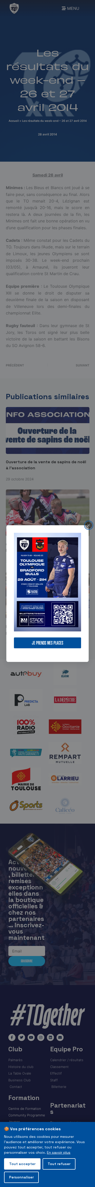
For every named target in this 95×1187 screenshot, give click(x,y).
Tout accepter (22, 1164)
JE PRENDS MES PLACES (47, 643)
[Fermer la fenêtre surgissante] (88, 525)
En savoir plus (58, 1152)
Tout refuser (59, 1164)
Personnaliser (21, 1177)
